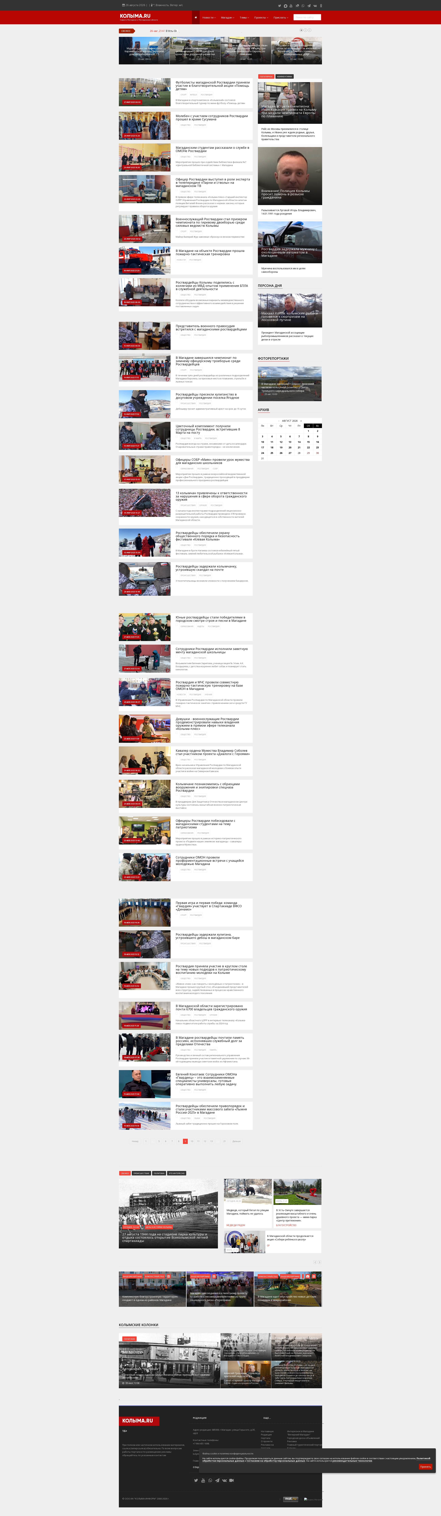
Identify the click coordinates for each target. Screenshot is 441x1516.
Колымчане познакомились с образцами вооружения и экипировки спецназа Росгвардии (208, 787)
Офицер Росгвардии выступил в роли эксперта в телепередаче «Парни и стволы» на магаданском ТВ (213, 182)
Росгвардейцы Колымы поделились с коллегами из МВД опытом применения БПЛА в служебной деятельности (212, 286)
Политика (159, 1173)
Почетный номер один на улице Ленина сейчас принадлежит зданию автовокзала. (166, 1376)
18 (271, 447)
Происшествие (141, 1173)
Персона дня (270, 285)
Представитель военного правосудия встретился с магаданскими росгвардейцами (211, 327)
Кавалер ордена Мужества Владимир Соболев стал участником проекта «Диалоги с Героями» (213, 752)
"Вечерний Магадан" (298, 1434)
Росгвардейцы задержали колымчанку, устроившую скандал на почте (206, 568)
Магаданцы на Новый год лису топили (243, 1344)
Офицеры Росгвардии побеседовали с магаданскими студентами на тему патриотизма (205, 824)
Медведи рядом (236, 1225)
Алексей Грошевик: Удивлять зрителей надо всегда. (242, 1375)
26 (281, 453)
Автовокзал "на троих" (141, 1369)
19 (281, 447)
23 (317, 447)
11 (198, 1141)
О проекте (267, 1441)
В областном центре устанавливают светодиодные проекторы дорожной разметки (195, 51)
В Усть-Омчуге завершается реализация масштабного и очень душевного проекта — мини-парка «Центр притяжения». (236, 30)
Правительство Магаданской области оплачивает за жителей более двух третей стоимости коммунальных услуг (297, 50)
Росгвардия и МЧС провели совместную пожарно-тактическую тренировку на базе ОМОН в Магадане (209, 685)
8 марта (197, 438)
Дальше (236, 1141)
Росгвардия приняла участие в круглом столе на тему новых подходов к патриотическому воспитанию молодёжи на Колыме (211, 969)
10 (192, 1141)
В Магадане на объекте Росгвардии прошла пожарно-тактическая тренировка (210, 252)
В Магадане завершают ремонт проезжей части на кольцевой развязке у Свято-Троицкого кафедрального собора (287, 387)
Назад (135, 1141)
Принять (425, 1466)
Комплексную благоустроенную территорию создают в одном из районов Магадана (150, 1298)
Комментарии (284, 76)
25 (271, 453)
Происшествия (188, 403)
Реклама (292, 1441)
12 (205, 1141)
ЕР (268, 1245)
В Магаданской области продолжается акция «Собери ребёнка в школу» (290, 1237)
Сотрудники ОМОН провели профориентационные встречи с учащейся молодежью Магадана (210, 861)
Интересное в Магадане (300, 1431)
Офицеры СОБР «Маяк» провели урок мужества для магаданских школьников (213, 461)
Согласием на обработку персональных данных (276, 1460)
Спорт (183, 94)
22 (308, 447)
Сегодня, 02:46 (131, 1227)
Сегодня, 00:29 (234, 1201)
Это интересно (176, 1173)
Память (213, 1050)
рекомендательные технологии (352, 1460)
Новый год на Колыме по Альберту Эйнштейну (296, 1339)
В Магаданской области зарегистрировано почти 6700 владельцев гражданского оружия (211, 1007)
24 (262, 453)
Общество (186, 125)
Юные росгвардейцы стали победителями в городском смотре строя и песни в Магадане (211, 619)
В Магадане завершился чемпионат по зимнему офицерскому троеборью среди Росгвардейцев (208, 361)
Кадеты (200, 626)
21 (224, 1141)
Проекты (260, 17)
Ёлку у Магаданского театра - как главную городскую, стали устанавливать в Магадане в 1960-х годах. (245, 1353)
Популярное (266, 76)
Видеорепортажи (132, 1276)
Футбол (193, 94)
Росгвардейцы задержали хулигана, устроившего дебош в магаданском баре (208, 936)
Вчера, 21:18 (232, 1250)
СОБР (215, 468)
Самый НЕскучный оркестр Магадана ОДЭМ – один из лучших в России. (243, 1382)
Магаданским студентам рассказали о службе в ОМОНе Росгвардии (212, 149)
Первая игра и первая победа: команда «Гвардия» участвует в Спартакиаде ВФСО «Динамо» (209, 906)
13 (211, 1141)
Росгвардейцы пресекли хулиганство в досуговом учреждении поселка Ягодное (207, 396)
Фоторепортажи (273, 358)
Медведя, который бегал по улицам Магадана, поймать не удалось (248, 1211)
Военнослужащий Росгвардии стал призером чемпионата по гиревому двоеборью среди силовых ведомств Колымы (211, 222)
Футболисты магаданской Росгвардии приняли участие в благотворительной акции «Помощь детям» (213, 86)
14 (299, 442)
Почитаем (129, 1339)
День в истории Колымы (159, 1227)
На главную (267, 1431)
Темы (243, 17)
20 (290, 447)
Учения (208, 694)
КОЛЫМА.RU (135, 16)
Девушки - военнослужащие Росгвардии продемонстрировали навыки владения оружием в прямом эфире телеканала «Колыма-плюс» (207, 723)
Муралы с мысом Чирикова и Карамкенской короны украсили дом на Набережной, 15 (144, 51)
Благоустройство (286, 1225)
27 (290, 453)
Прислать (280, 17)
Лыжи (197, 1118)
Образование (187, 468)
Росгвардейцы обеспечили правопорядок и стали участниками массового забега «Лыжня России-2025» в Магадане (211, 1109)
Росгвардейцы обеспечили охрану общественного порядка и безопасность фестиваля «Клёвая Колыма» (208, 536)
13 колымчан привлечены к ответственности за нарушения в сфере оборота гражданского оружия (211, 496)
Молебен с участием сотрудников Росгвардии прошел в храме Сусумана (212, 117)
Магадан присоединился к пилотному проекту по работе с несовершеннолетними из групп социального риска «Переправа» (218, 1296)
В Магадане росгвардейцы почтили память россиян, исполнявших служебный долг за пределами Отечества (210, 1041)
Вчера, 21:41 (281, 1201)
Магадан (226, 17)
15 (308, 442)
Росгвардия (206, 94)
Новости (207, 17)
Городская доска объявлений (303, 1438)
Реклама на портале (267, 1446)
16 (317, 442)
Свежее (125, 1173)
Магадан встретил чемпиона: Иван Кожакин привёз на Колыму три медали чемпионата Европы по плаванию (245, 50)
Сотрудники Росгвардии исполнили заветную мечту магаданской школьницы (212, 650)
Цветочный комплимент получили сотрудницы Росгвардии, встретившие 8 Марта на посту (208, 429)
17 (262, 447)
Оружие (203, 505)
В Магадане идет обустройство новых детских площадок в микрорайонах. (287, 1298)
